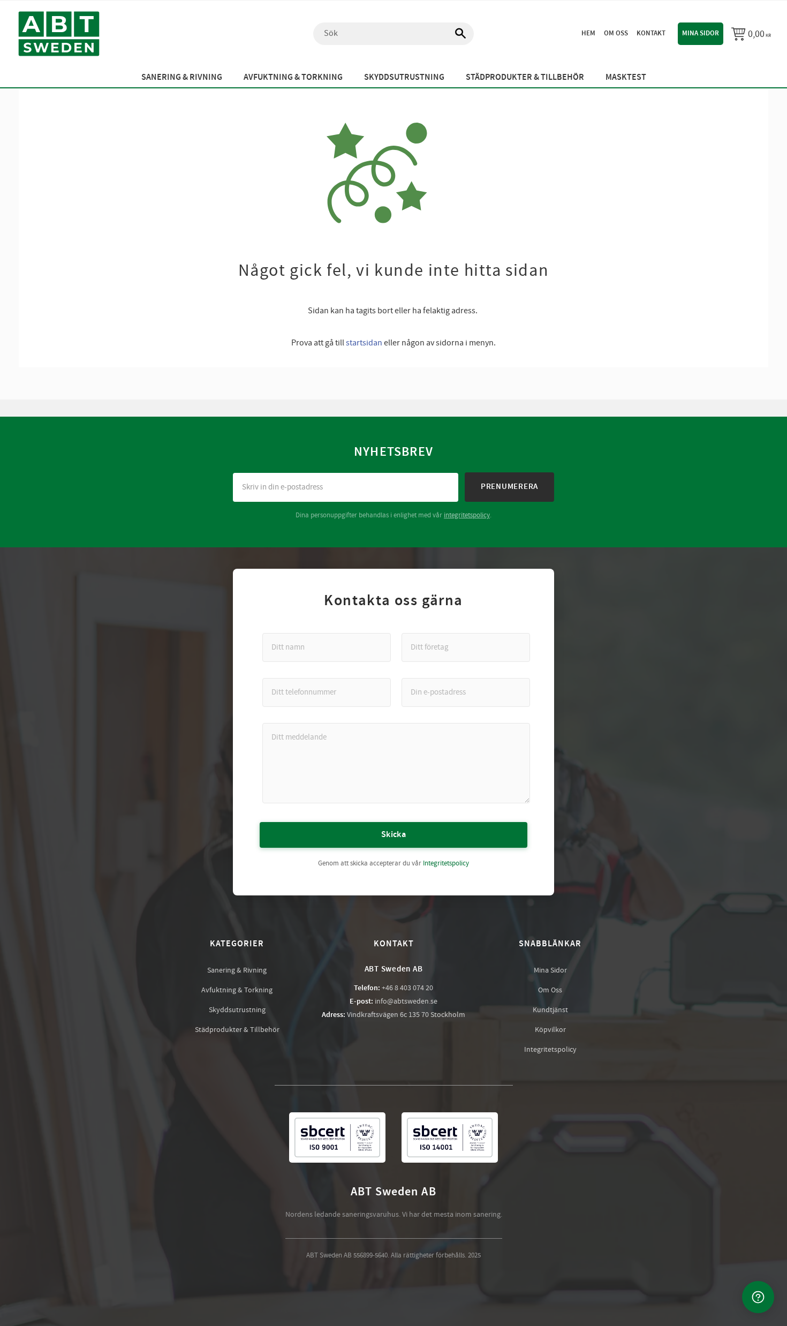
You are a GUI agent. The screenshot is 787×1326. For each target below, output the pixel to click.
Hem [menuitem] (588, 33)
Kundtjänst (550, 1010)
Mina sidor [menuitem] (700, 33)
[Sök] (455, 33)
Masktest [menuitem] (626, 77)
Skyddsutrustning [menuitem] (404, 77)
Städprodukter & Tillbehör (237, 1030)
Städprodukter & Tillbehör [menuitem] (525, 77)
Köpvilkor (550, 1030)
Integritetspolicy (446, 863)
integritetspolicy (467, 515)
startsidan (364, 342)
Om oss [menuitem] (616, 33)
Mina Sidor (550, 970)
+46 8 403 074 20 (407, 988)
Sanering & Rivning (237, 970)
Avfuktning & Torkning (237, 990)
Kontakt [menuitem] (651, 33)
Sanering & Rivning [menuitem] (181, 77)
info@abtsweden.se (406, 1001)
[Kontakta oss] (758, 1297)
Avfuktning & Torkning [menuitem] (293, 77)
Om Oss (550, 990)
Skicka (393, 834)
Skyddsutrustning (237, 1010)
